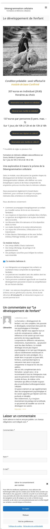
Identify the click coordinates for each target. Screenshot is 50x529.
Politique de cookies (15, 526)
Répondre (18, 409)
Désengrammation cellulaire (18, 8)
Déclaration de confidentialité (33, 526)
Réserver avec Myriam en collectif (25, 133)
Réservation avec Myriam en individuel (25, 102)
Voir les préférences (25, 521)
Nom (5, 457)
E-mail (6, 469)
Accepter (25, 509)
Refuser (26, 515)
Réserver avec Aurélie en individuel (25, 111)
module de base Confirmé (25, 84)
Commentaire (9, 430)
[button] (47, 484)
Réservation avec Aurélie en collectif (25, 142)
